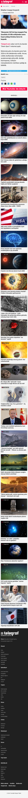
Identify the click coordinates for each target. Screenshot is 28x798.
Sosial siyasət (4, 689)
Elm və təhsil (3, 691)
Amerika (3, 708)
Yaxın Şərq (3, 712)
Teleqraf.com (5, 44)
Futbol (2, 754)
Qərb (2, 775)
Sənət (2, 739)
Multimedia (19, 783)
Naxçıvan (3, 779)
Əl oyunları (3, 752)
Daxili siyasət (4, 660)
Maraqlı (2, 727)
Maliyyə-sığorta (4, 675)
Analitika (3, 664)
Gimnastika (3, 748)
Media (2, 697)
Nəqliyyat (3, 679)
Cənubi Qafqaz (4, 716)
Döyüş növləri (4, 750)
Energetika (3, 673)
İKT (1, 677)
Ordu (2, 650)
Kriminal (3, 725)
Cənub (2, 777)
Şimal (2, 771)
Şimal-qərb (3, 769)
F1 (1, 746)
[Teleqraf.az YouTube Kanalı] (14, 89)
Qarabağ (3, 662)
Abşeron (3, 773)
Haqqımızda (4, 785)
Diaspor (2, 652)
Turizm (2, 681)
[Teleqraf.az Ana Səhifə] (6, 1)
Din (1, 699)
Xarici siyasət (4, 658)
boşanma (3, 77)
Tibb (2, 695)
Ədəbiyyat (3, 737)
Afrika (2, 706)
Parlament (3, 656)
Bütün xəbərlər (4, 783)
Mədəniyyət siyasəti (5, 735)
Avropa (2, 714)
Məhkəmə (3, 723)
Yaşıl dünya (3, 693)
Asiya (2, 710)
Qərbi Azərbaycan (5, 654)
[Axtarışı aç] (23, 2)
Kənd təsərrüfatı (4, 671)
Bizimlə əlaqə (12, 785)
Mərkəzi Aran (4, 767)
